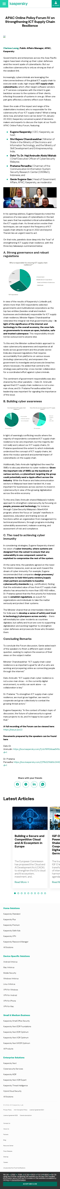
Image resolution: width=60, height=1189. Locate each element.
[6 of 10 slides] (31, 893)
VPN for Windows (10, 990)
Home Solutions (11, 908)
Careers (5, 1162)
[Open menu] (4, 4)
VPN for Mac (8, 1006)
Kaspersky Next (9, 1063)
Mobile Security (9, 973)
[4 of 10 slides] (25, 893)
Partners (5, 1134)
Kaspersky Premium (11, 925)
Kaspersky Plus (9, 919)
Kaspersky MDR (9, 1074)
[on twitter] (25, 784)
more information (19, 1180)
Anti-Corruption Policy (20, 1110)
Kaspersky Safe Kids (11, 930)
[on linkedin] (34, 784)
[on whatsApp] (42, 784)
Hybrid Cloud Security (12, 1091)
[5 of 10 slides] (28, 893)
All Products (8, 1049)
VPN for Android (10, 995)
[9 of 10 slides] (41, 893)
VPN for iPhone (9, 1001)
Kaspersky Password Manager (15, 942)
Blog (4, 1140)
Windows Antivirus (11, 978)
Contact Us (6, 1123)
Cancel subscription (26, 1115)
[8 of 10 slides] (38, 893)
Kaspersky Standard (11, 914)
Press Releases (7, 1151)
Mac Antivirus (8, 967)
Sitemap (5, 1157)
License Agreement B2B (10, 1115)
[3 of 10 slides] (21, 893)
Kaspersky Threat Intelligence (15, 1085)
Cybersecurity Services (13, 1069)
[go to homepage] (19, 3)
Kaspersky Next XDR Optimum (15, 1037)
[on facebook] (17, 784)
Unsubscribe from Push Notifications (14, 1168)
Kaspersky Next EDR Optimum (15, 1032)
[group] (30, 847)
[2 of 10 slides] (18, 893)
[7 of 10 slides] (35, 893)
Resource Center (8, 1145)
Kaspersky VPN (9, 936)
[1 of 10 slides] (15, 893)
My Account (55, 5)
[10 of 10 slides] (45, 893)
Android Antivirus (10, 962)
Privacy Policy (7, 1110)
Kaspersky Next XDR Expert (14, 1080)
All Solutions (8, 947)
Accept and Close (30, 1184)
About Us (6, 1129)
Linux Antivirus (9, 984)
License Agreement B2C (37, 1110)
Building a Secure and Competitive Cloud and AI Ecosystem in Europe (29, 841)
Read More (21, 882)
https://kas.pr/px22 (12, 729)
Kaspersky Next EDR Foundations (17, 1026)
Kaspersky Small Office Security (16, 1021)
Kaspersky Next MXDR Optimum (16, 1043)
